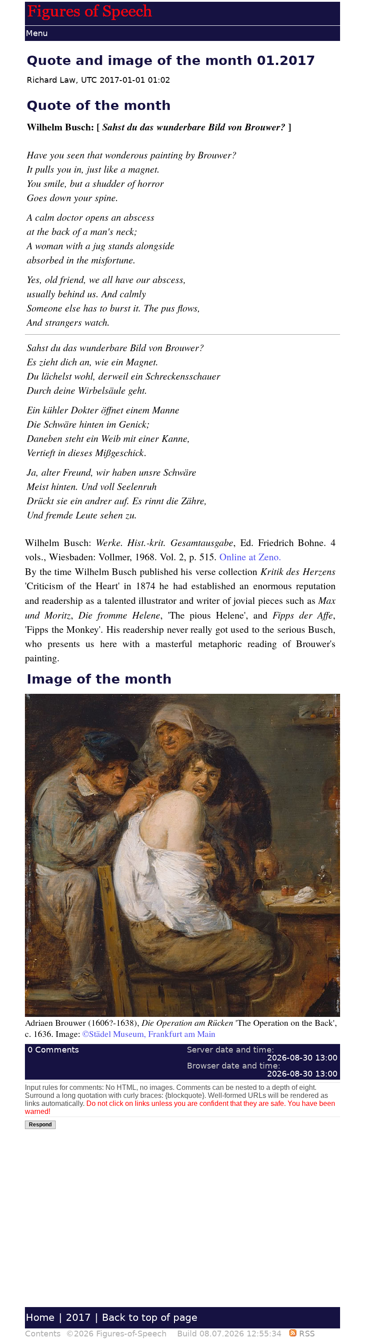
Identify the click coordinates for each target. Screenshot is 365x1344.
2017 (78, 1317)
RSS (305, 1333)
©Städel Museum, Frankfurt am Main (148, 1034)
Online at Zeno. (250, 556)
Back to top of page (150, 1317)
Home (40, 1317)
